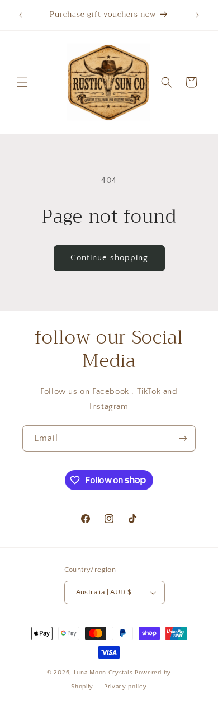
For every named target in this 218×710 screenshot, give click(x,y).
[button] (22, 82)
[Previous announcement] (20, 15)
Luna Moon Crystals (104, 672)
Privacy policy (125, 686)
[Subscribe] (182, 438)
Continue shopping (109, 257)
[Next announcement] (197, 15)
